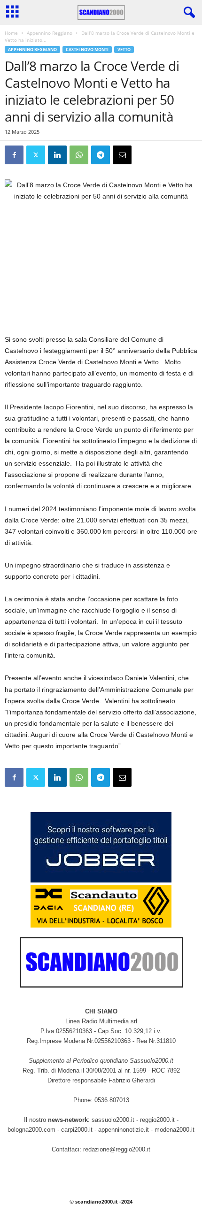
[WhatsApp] (79, 155)
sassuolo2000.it (113, 1119)
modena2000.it (174, 1129)
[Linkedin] (57, 155)
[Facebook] (14, 155)
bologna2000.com (31, 1129)
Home (11, 33)
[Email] (122, 155)
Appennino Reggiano (49, 33)
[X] (35, 155)
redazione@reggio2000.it (116, 1149)
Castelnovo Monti (87, 49)
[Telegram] (100, 155)
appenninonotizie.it (123, 1129)
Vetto (124, 49)
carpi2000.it (77, 1129)
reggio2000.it (158, 1119)
